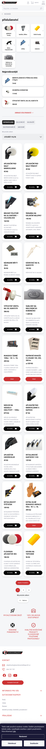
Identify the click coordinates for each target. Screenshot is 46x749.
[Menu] (43, 2)
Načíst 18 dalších (23, 583)
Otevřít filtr (10, 137)
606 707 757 (10, 669)
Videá (4, 703)
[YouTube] (15, 675)
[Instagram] (9, 675)
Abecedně (21, 127)
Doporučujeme (8, 122)
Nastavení (23, 736)
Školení (4, 706)
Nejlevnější (20, 122)
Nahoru (24, 600)
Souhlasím (34, 743)
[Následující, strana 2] (23, 590)
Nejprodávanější (9, 127)
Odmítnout (12, 743)
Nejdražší (30, 122)
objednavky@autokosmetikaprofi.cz (18, 665)
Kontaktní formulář (12, 682)
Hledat (41, 8)
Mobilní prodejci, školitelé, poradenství (14, 710)
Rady (4, 699)
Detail (12, 379)
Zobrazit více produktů (23, 112)
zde (14, 731)
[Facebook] (4, 675)
